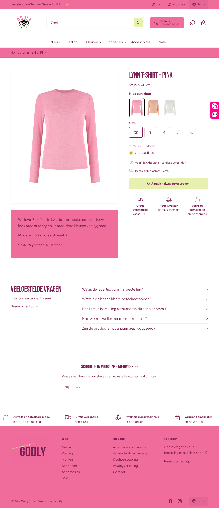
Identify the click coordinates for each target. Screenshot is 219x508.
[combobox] (95, 22)
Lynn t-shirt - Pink (34, 52)
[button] (203, 22)
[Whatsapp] (192, 22)
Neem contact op (22, 306)
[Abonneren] (153, 388)
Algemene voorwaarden (130, 447)
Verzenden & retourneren (131, 453)
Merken (67, 459)
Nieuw (66, 447)
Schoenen (69, 466)
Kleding (67, 453)
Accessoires (71, 472)
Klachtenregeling (125, 459)
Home (15, 52)
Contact (119, 472)
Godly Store (28, 501)
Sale (65, 478)
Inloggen (179, 4)
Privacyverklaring (125, 466)
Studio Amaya (140, 85)
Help (160, 4)
